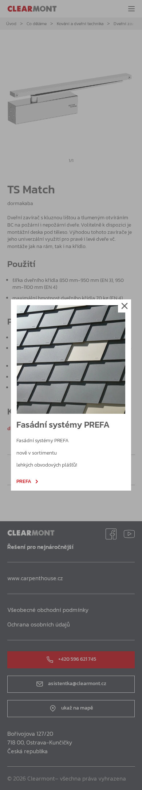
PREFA (23, 481)
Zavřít (124, 306)
